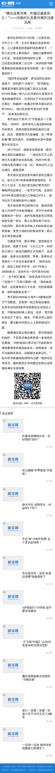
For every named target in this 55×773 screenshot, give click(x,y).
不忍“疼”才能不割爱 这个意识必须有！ (36, 540)
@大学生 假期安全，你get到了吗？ (36, 506)
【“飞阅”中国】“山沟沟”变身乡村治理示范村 (36, 643)
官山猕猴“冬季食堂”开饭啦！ (37, 472)
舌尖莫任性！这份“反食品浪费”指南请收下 (36, 574)
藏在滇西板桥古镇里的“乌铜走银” (36, 677)
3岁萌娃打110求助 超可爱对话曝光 (37, 609)
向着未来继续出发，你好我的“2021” (36, 437)
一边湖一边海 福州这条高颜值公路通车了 (36, 746)
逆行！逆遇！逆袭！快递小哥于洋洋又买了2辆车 (37, 714)
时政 (18, 2)
